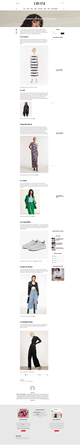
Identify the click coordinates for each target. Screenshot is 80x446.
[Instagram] (19, 3)
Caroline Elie (32, 392)
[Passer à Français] (63, 3)
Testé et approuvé (54, 8)
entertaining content (25, 428)
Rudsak (34, 118)
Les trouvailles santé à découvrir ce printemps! (60, 248)
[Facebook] (16, 3)
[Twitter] (17, 3)
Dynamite (33, 316)
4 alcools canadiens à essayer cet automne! (59, 70)
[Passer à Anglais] (61, 3)
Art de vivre (40, 8)
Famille (45, 8)
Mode (24, 8)
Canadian (23, 424)
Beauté (28, 8)
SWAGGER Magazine (37, 412)
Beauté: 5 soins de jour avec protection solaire (59, 133)
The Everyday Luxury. (45, 398)
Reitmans (33, 216)
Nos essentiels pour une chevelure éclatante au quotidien (60, 239)
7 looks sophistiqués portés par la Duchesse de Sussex (60, 196)
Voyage (35, 8)
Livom (36, 87)
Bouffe (31, 8)
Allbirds (35, 261)
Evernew (37, 174)
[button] (57, 281)
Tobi (33, 371)
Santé (49, 8)
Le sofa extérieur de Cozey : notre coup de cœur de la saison (59, 243)
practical (18, 428)
